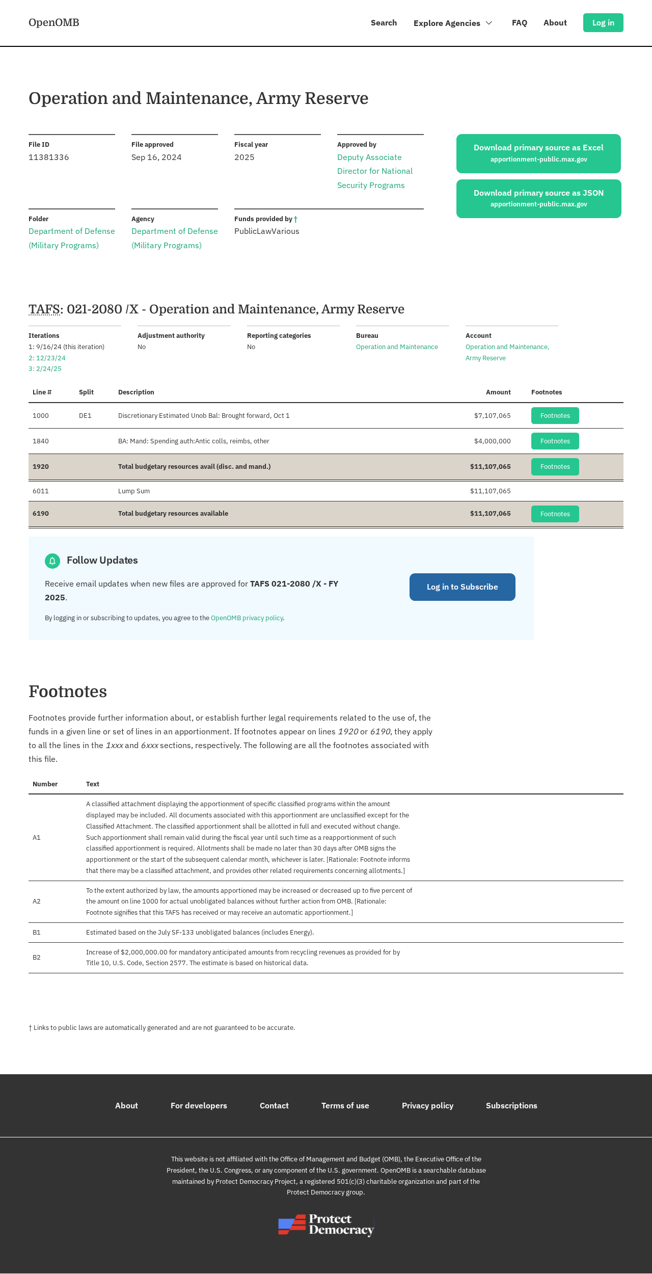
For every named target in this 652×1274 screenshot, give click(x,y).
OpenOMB (54, 22)
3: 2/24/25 (45, 368)
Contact (274, 1105)
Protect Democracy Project (255, 1181)
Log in (603, 22)
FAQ (519, 22)
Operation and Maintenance (397, 346)
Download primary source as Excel (539, 153)
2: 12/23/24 (47, 358)
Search (384, 22)
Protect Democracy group (325, 1192)
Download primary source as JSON (539, 198)
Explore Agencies (448, 23)
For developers (199, 1105)
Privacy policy (427, 1105)
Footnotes (555, 415)
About (555, 22)
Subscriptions (511, 1105)
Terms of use (345, 1105)
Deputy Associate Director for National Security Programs (375, 171)
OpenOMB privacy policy (247, 618)
